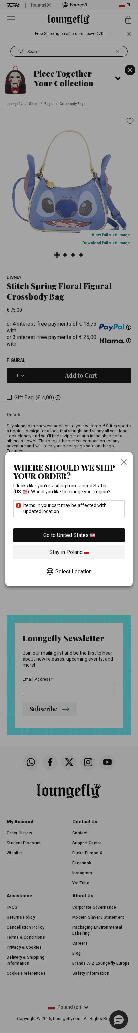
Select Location (73, 571)
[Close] (124, 463)
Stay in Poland (66, 552)
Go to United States (66, 535)
